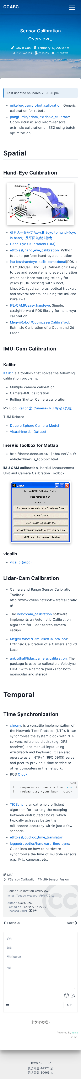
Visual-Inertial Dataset (28, 431)
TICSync (16, 804)
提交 (69, 1004)
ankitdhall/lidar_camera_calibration (38, 658)
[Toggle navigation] (72, 7)
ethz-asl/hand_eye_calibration (34, 250)
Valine (75, 1033)
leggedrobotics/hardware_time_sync (39, 843)
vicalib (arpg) (21, 562)
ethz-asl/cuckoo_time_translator (36, 837)
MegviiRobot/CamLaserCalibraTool (38, 639)
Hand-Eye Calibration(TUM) (32, 244)
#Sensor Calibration (22, 879)
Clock (22, 774)
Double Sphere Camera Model (34, 425)
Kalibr (8, 373)
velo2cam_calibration (34, 614)
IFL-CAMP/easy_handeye (30, 305)
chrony (15, 725)
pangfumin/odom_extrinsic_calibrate (39, 117)
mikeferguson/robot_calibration (35, 105)
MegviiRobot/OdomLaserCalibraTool (39, 322)
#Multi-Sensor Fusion (53, 879)
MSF (10, 874)
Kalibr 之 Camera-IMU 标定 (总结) (46, 408)
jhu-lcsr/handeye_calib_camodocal (38, 262)
